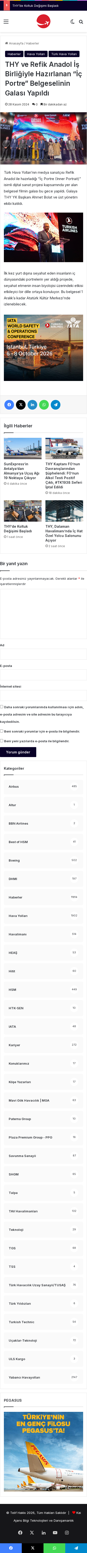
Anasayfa (15, 43)
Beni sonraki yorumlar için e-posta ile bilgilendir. (42, 731)
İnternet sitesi (10, 686)
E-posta (6, 666)
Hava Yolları (36, 54)
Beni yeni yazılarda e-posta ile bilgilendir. (36, 741)
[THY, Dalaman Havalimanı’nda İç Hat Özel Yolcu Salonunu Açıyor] (64, 511)
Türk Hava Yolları (64, 54)
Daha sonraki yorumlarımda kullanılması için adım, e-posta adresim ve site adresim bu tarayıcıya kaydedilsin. (42, 714)
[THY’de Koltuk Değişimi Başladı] (23, 511)
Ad (2, 645)
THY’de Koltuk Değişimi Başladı (35, 6)
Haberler (32, 43)
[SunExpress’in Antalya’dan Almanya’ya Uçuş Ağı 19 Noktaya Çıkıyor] (23, 448)
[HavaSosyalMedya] (43, 21)
